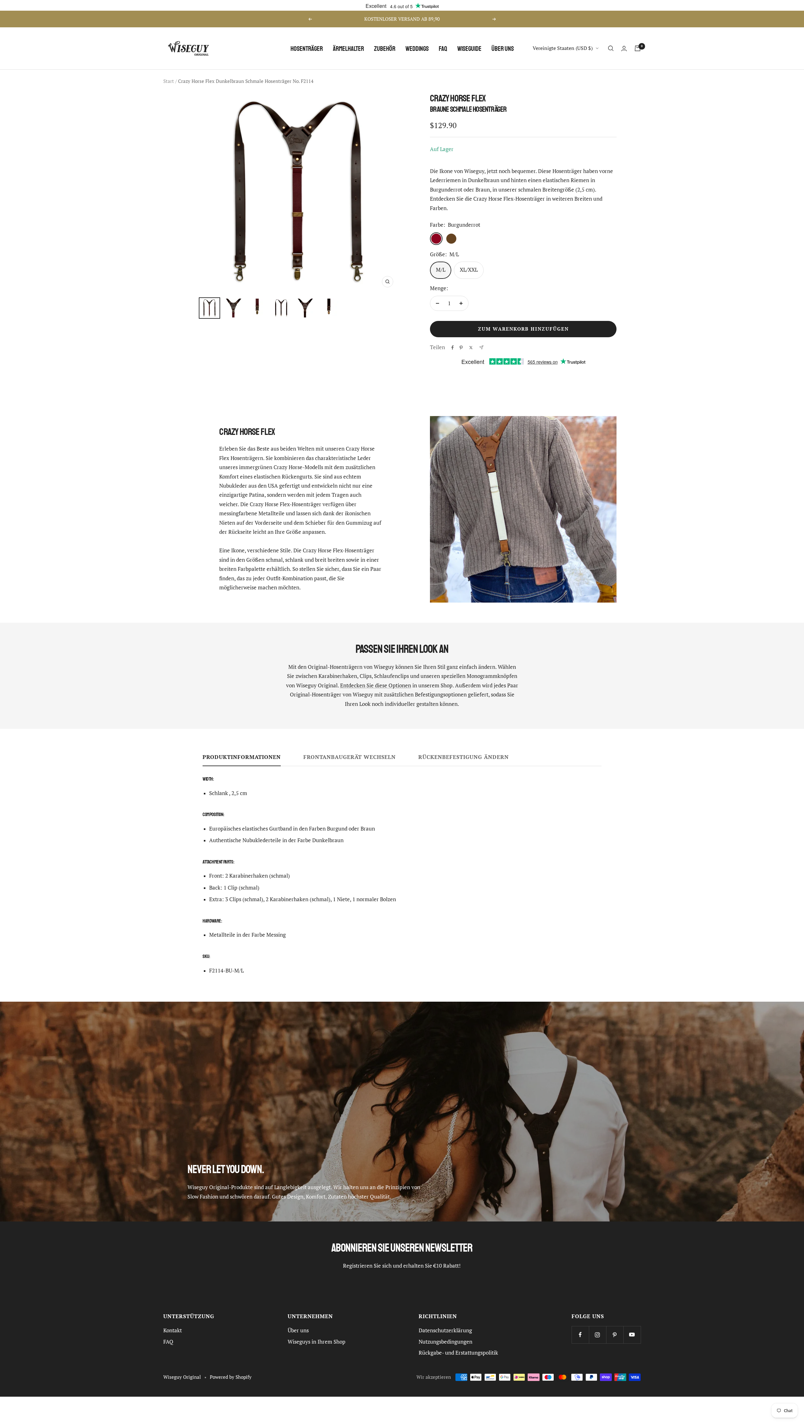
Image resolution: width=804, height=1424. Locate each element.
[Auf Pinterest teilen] (461, 347)
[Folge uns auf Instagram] (597, 1334)
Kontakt (172, 1330)
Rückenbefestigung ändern (463, 757)
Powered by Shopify (231, 1377)
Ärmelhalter (348, 48)
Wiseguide (469, 48)
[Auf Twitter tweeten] (471, 347)
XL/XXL (469, 269)
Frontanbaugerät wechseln (349, 757)
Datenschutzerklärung (445, 1330)
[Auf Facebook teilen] (452, 347)
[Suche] (611, 48)
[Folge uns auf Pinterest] (614, 1334)
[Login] (624, 48)
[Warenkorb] (637, 48)
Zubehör (384, 48)
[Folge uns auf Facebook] (580, 1334)
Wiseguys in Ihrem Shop (316, 1341)
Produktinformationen (242, 757)
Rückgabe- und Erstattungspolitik (458, 1352)
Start (168, 81)
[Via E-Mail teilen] (481, 347)
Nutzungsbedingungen (445, 1341)
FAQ (443, 48)
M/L (440, 269)
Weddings (417, 48)
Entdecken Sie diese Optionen (375, 685)
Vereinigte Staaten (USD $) (563, 48)
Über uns (503, 48)
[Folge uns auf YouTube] (632, 1334)
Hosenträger (307, 48)
